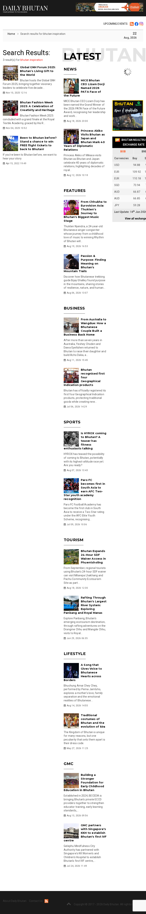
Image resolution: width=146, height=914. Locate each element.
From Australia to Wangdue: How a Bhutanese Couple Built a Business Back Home (85, 327)
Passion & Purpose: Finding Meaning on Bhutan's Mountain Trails (85, 263)
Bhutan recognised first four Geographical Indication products (84, 377)
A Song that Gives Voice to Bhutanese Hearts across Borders (83, 672)
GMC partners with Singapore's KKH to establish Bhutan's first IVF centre (85, 833)
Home (12, 33)
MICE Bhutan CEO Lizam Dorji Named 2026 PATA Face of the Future (84, 88)
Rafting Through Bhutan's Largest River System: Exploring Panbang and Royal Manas (85, 605)
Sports (72, 422)
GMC (69, 763)
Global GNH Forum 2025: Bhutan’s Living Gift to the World (38, 71)
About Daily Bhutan (15, 900)
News (70, 69)
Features (75, 190)
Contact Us (36, 900)
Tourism (73, 540)
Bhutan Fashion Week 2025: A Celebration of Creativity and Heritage (37, 106)
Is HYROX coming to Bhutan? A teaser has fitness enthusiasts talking (85, 441)
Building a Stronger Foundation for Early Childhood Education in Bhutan (84, 782)
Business (74, 308)
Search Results (26, 53)
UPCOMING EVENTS (115, 23)
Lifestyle (75, 653)
